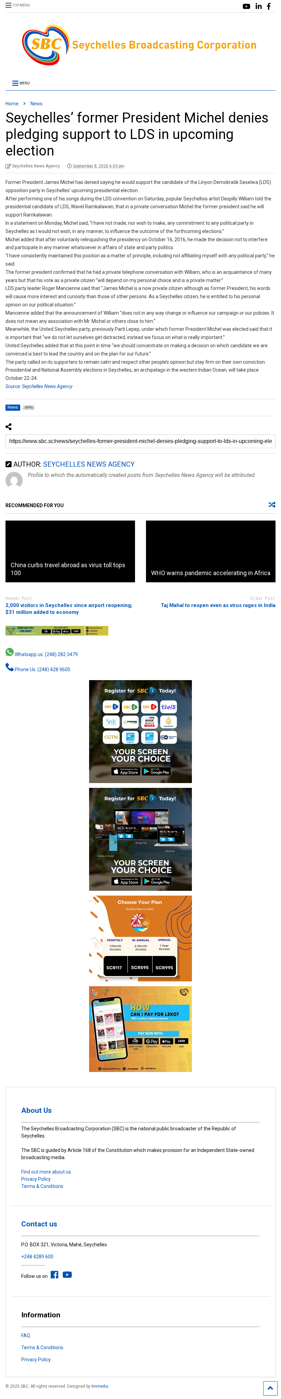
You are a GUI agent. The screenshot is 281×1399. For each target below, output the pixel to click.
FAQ (25, 1335)
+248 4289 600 (37, 1256)
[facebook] (268, 7)
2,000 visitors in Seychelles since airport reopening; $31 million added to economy (68, 608)
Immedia (99, 1386)
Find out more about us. (46, 1172)
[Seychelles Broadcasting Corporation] (140, 64)
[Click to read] (70, 551)
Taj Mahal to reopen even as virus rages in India (218, 605)
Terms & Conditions (42, 1186)
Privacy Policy (36, 1179)
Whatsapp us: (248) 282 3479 (46, 654)
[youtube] (247, 7)
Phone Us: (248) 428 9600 (42, 669)
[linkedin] (259, 7)
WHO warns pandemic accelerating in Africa (210, 572)
